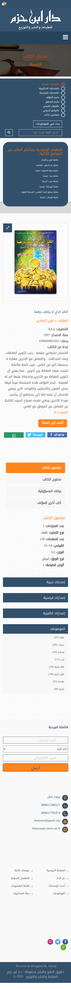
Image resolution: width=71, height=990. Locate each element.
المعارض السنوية (20, 878)
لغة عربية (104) (56, 667)
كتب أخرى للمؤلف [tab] (49, 503)
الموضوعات (59, 893)
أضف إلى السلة (53, 423)
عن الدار (61, 878)
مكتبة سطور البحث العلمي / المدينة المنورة (39, 192)
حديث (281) (58, 645)
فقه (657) (59, 637)
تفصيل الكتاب (35, 56)
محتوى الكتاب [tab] (52, 479)
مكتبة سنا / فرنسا (50, 176)
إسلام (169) (58, 652)
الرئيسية (35, 64)
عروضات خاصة (22, 870)
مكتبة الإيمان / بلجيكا (49, 197)
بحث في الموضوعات (48, 124)
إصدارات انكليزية (54, 613)
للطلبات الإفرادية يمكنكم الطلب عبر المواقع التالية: (35, 152)
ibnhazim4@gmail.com (47, 821)
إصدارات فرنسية (54, 598)
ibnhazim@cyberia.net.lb (46, 829)
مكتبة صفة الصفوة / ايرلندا (46, 171)
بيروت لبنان (53, 797)
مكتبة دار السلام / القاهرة (47, 165)
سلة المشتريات (21, 893)
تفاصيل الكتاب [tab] (51, 468)
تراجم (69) (59, 689)
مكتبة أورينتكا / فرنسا (49, 187)
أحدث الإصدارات (56, 886)
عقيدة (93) (58, 681)
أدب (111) (59, 659)
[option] (32, 200)
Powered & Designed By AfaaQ (36, 966)
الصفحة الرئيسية (56, 870)
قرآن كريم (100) (56, 674)
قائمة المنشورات (20, 886)
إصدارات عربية (56, 582)
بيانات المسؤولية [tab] (49, 491)
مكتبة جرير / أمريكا (50, 181)
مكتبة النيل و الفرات (49, 160)
